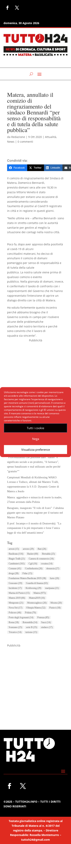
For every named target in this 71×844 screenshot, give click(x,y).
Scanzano (15, 627)
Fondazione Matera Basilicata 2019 (27, 578)
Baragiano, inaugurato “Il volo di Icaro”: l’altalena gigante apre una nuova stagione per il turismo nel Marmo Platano (35, 513)
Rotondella (30, 622)
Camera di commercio (41, 558)
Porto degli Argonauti (21, 617)
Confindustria (33, 568)
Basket (32, 553)
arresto (28, 549)
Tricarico (15, 632)
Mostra (56, 602)
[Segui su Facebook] (7, 8)
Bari (42, 549)
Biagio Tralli (17, 558)
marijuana (52, 588)
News (10, 141)
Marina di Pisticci (19, 593)
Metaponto (16, 602)
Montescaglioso (37, 602)
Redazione (18, 137)
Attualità (50, 137)
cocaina (46, 563)
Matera (40, 593)
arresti (14, 549)
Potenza (43, 617)
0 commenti (25, 141)
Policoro (15, 612)
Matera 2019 (17, 598)
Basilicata (16, 553)
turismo (31, 632)
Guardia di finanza (37, 583)
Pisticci (55, 607)
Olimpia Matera (35, 607)
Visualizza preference (35, 449)
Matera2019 (37, 598)
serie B (31, 627)
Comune (15, 568)
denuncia (52, 568)
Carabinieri (17, 563)
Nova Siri (15, 607)
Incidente (15, 588)
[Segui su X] (17, 8)
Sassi (46, 622)
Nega (35, 439)
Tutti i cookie (35, 428)
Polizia (30, 612)
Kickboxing (33, 588)
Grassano (15, 583)
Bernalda (48, 553)
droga (14, 573)
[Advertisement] (35, 378)
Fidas (27, 573)
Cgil (33, 563)
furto (54, 578)
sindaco (47, 627)
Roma (14, 622)
